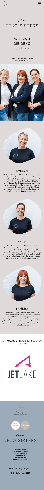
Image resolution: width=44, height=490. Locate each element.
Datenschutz (20, 410)
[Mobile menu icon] (39, 3)
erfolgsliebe (27, 469)
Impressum (20, 412)
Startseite (20, 408)
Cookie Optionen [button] (20, 414)
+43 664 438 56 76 (20, 454)
